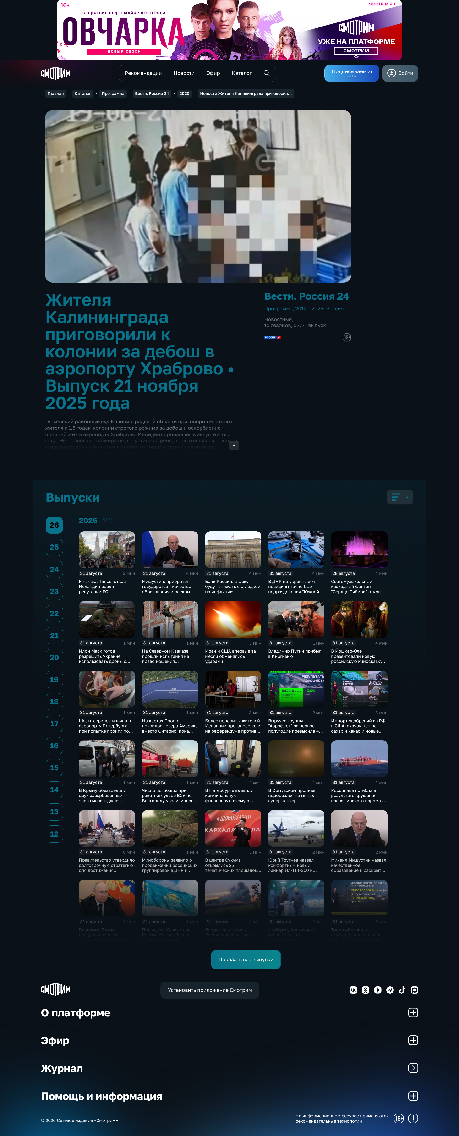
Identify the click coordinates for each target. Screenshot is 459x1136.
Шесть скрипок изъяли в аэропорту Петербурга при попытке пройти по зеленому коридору (105, 728)
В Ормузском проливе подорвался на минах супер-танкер (291, 795)
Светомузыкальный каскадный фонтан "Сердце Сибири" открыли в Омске (359, 589)
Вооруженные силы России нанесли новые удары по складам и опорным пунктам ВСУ (229, 937)
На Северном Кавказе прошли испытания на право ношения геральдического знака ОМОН (166, 661)
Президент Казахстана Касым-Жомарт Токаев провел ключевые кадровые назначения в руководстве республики (169, 940)
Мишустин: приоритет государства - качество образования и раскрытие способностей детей (169, 589)
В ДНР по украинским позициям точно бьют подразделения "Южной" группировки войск (294, 589)
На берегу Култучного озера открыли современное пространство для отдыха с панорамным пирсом (295, 940)
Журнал (62, 1068)
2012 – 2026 (309, 309)
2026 (107, 520)
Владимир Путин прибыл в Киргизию (295, 653)
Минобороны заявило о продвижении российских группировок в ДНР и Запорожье (169, 867)
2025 (184, 93)
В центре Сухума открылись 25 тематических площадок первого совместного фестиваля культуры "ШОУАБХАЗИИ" (231, 872)
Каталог (83, 93)
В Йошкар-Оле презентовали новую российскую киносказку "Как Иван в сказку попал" (359, 658)
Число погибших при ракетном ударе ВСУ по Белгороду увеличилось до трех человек (167, 798)
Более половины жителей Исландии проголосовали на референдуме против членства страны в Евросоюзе (232, 731)
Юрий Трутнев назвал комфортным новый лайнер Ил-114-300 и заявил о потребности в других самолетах (293, 870)
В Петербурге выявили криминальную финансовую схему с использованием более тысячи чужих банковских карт (233, 803)
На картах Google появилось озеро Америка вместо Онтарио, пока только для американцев (170, 728)
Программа (113, 93)
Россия (335, 309)
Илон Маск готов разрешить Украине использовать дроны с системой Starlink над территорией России (102, 661)
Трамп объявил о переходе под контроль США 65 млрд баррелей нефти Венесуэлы (356, 937)
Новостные (278, 319)
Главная (56, 93)
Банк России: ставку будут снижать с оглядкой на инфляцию (232, 586)
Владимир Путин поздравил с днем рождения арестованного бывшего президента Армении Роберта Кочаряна (106, 942)
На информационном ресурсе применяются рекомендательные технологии (342, 1118)
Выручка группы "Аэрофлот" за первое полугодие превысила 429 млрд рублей (296, 728)
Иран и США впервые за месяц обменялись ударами (230, 656)
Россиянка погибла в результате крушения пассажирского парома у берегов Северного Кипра (358, 798)
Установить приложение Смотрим (210, 990)
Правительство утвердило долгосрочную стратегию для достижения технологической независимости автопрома (107, 872)
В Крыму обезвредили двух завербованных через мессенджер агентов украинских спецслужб (102, 800)
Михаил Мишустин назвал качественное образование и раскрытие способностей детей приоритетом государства (359, 870)
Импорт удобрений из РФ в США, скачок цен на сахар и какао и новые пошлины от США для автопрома (358, 731)
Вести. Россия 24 (152, 93)
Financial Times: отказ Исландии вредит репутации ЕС (102, 586)
